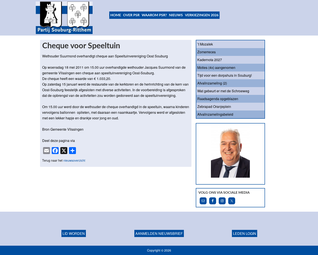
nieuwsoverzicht (74, 160)
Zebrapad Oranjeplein (214, 106)
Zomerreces (206, 51)
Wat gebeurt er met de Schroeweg (223, 90)
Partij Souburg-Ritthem (64, 18)
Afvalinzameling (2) (212, 83)
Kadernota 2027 (209, 59)
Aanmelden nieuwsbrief (159, 233)
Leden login (244, 233)
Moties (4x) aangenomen (216, 67)
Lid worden (74, 233)
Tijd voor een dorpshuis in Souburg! (224, 75)
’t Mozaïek (205, 44)
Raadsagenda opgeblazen (217, 98)
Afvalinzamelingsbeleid (215, 114)
